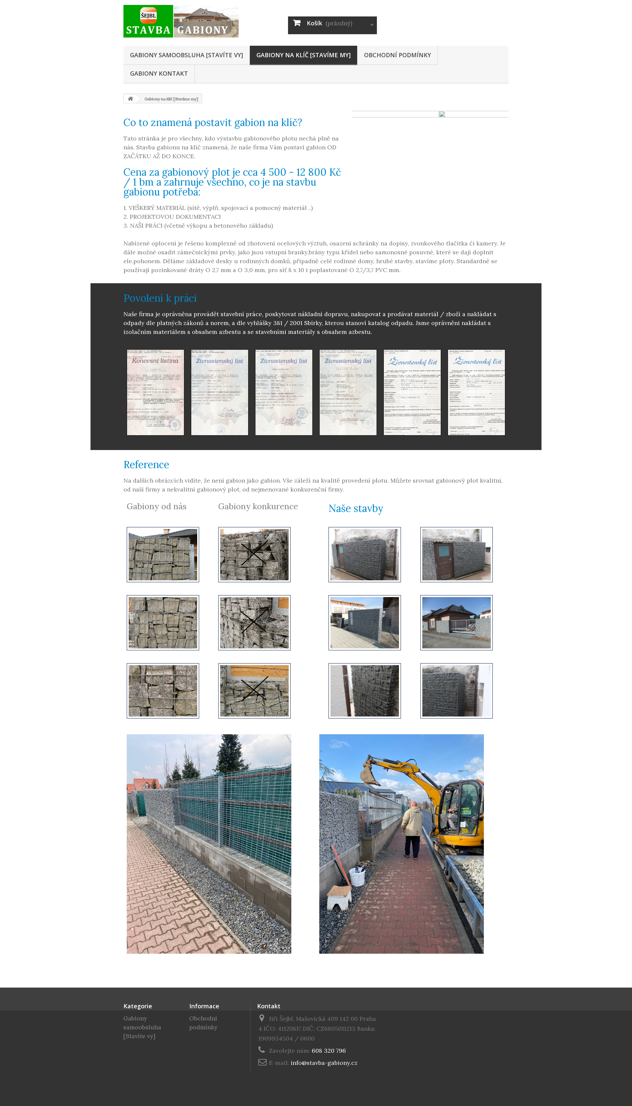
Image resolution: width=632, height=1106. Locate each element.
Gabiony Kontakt (159, 73)
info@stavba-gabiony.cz (324, 1063)
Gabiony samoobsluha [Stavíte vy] (186, 55)
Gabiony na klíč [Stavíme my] (303, 55)
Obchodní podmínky (397, 55)
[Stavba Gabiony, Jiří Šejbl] (184, 21)
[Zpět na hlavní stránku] (130, 99)
